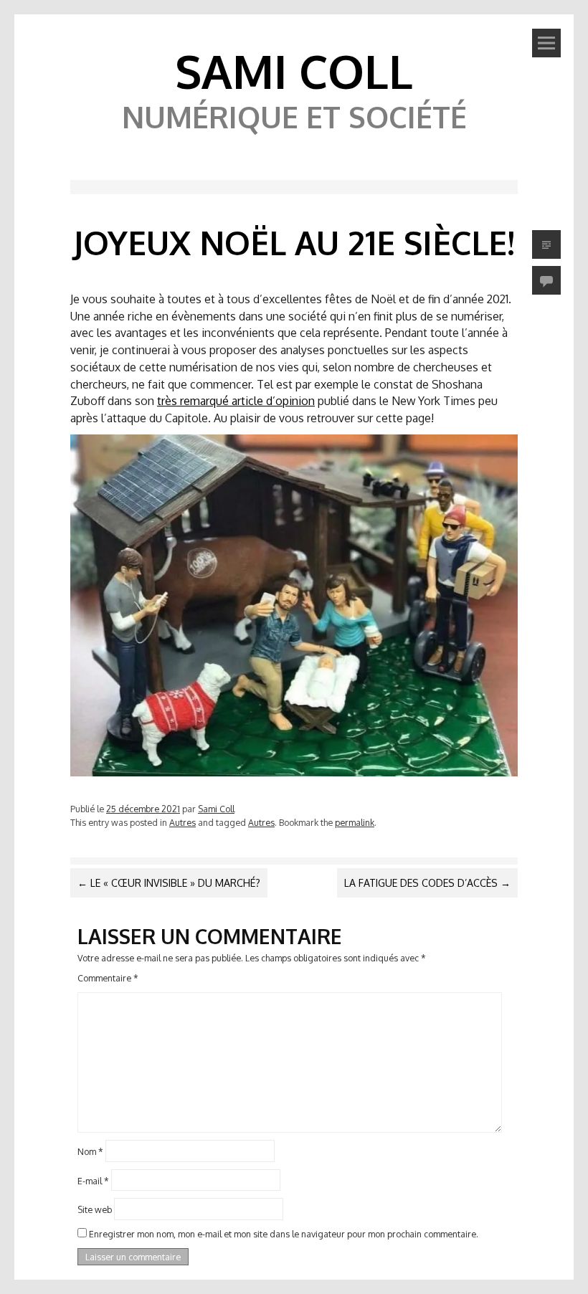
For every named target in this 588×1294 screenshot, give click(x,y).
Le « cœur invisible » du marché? (168, 883)
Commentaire (107, 978)
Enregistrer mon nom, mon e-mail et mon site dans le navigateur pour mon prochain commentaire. (283, 1234)
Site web (94, 1209)
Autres (182, 822)
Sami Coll (294, 71)
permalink (354, 822)
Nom (90, 1150)
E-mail (93, 1180)
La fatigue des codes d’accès (427, 883)
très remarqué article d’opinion (236, 401)
